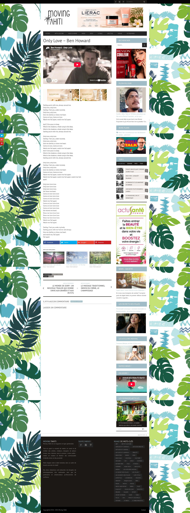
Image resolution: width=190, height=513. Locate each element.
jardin (118, 469)
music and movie (121, 486)
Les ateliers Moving (128, 339)
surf (130, 495)
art (117, 444)
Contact (143, 510)
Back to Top (141, 435)
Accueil (48, 33)
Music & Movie (72, 33)
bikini (127, 455)
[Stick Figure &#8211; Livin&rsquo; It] (100, 258)
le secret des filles (122, 472)
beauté (135, 452)
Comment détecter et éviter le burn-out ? (128, 343)
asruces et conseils (122, 446)
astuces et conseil (122, 449)
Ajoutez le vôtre (76, 301)
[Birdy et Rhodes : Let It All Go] (53, 258)
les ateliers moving (129, 469)
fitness (135, 463)
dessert (118, 461)
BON (134, 455)
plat (138, 486)
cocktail (128, 458)
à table (126, 500)
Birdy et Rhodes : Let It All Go (52, 265)
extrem (139, 461)
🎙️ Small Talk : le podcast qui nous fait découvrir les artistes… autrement (130, 134)
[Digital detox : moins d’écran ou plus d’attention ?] (131, 281)
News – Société (126, 269)
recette (139, 489)
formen (118, 466)
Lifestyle (110, 33)
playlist (118, 489)
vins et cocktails (134, 497)
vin (124, 497)
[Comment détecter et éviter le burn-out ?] (131, 353)
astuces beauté (138, 446)
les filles (135, 472)
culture (137, 458)
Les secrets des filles (129, 304)
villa (117, 497)
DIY (126, 461)
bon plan (119, 458)
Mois (136, 163)
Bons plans (124, 128)
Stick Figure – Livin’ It (96, 265)
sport (134, 492)
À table (100, 33)
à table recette (138, 500)
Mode (83, 33)
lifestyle (119, 478)
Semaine (129, 163)
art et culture (126, 444)
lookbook (128, 478)
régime (118, 492)
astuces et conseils (122, 452)
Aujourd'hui (121, 163)
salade (126, 492)
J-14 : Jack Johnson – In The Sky (75, 265)
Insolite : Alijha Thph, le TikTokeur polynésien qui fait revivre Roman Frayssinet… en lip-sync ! (130, 115)
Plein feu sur (125, 83)
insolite (137, 466)
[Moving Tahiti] (58, 17)
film (128, 463)
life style (137, 475)
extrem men (119, 463)
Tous (141, 163)
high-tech (127, 466)
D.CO (120, 429)
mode (117, 483)
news (131, 486)
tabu (137, 495)
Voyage (120, 33)
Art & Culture (59, 33)
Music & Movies (57, 274)
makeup (118, 480)
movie (125, 483)
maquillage (128, 480)
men (137, 480)
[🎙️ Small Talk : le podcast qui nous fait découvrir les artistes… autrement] (131, 145)
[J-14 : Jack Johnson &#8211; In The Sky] (77, 258)
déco (132, 461)
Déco (91, 33)
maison (138, 478)
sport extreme (120, 495)
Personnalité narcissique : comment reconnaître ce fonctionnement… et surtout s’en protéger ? (131, 310)
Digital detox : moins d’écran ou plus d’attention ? (130, 290)
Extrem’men (130, 33)
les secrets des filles (123, 475)
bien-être (119, 455)
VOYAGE (118, 500)
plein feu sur (129, 489)
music (51, 276)
